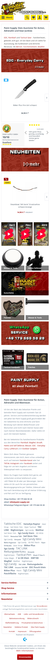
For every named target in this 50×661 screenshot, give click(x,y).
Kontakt (12, 631)
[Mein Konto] (39, 17)
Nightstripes (17, 530)
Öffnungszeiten (35, 631)
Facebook (28, 463)
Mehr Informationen (25, 650)
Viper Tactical (30, 527)
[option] (36, 135)
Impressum (22, 631)
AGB (19, 614)
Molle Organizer (10, 542)
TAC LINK (21, 548)
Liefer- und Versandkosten (34, 614)
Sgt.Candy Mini (32, 539)
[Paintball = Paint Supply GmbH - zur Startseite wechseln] (23, 8)
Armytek (17, 539)
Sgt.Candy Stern (26, 533)
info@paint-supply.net (19, 502)
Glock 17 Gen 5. (39, 555)
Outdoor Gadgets (29, 448)
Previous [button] (25, 132)
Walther (40, 530)
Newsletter (7, 627)
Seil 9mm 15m (16, 527)
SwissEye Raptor (32, 524)
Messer (19, 47)
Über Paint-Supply (38, 627)
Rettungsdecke (35, 564)
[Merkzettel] (33, 17)
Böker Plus (29, 545)
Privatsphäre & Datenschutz (32, 623)
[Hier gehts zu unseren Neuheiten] (25, 159)
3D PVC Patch (34, 542)
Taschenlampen (30, 47)
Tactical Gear (26, 37)
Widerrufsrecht (33, 618)
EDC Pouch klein (37, 567)
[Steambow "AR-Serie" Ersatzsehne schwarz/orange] (25, 188)
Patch (19, 570)
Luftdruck (13, 448)
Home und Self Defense (14, 445)
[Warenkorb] (45, 17)
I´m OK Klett (23, 558)
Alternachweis (9, 614)
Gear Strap (18, 545)
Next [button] (47, 132)
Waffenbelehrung (12, 623)
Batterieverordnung (16, 618)
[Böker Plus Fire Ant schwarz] (25, 89)
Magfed (41, 47)
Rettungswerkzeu (15, 551)
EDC (5, 37)
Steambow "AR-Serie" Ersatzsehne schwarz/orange (25, 205)
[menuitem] (7, 17)
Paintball (12, 37)
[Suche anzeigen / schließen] (27, 17)
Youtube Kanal (26, 460)
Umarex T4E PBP (21, 567)
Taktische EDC (13, 523)
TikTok (6, 463)
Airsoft (39, 442)
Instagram (14, 463)
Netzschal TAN (16, 536)
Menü (9, 17)
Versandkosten (42, 606)
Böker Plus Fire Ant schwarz (25, 105)
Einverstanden (25, 657)
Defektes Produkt (21, 627)
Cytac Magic (9, 558)
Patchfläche (10, 573)
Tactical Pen (24, 554)
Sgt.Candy (29, 530)
